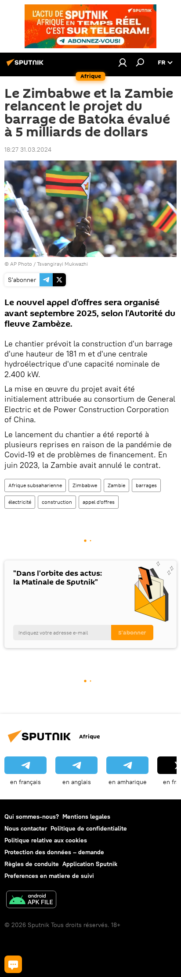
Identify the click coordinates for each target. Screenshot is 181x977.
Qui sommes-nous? (31, 816)
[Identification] (122, 62)
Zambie (116, 485)
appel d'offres (99, 502)
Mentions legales (86, 816)
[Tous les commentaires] (13, 964)
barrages (146, 485)
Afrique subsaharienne (35, 485)
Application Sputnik (89, 864)
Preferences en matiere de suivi (49, 876)
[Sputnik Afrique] (26, 66)
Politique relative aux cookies (45, 840)
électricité (19, 502)
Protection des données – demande (54, 852)
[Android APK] (31, 900)
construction (57, 502)
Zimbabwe (84, 485)
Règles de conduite (31, 864)
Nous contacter (25, 828)
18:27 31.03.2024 (27, 149)
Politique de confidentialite (89, 828)
